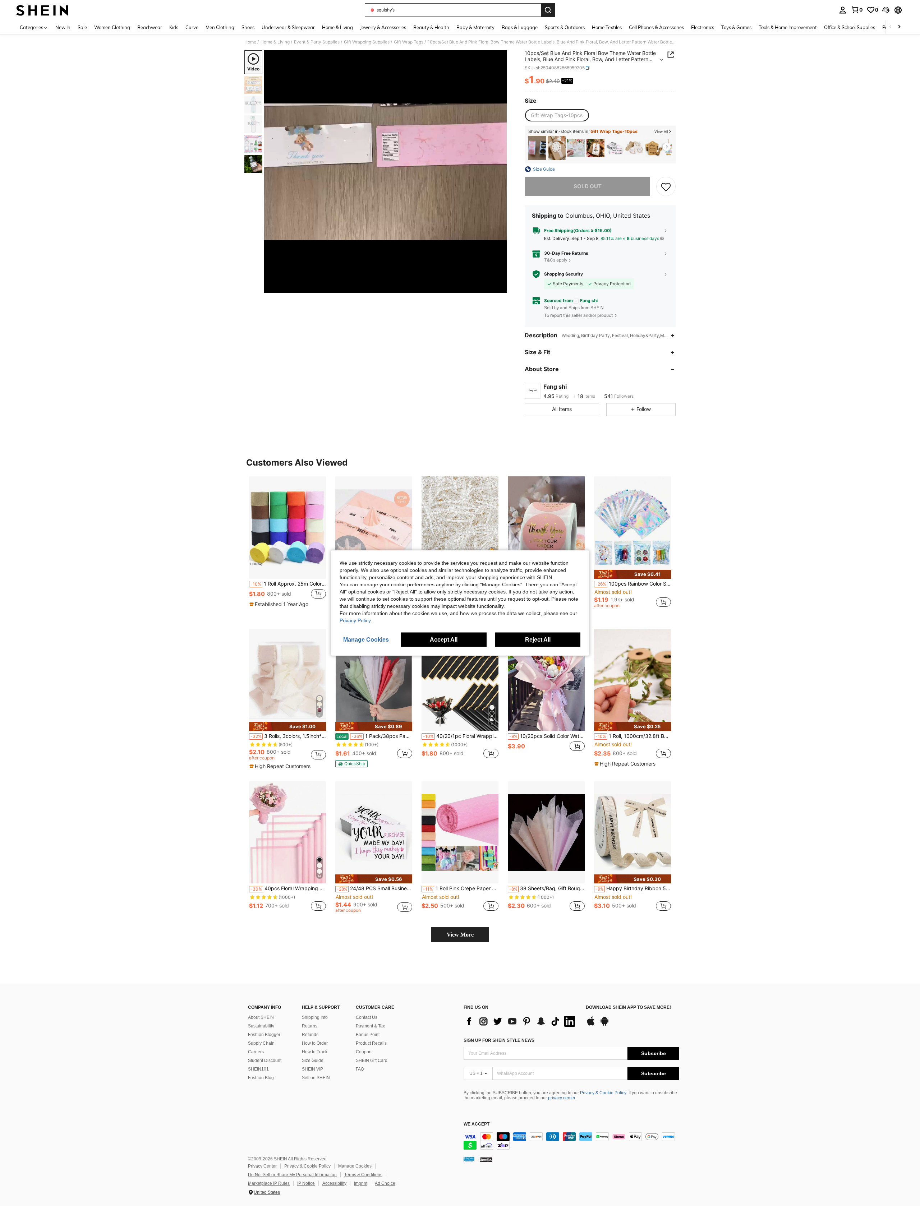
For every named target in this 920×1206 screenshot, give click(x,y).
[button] (886, 10)
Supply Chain (261, 1043)
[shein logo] (42, 10)
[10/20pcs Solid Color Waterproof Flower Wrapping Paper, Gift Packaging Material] (546, 680)
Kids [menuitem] (173, 27)
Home (250, 42)
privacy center (561, 1097)
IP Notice (306, 1183)
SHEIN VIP (312, 1069)
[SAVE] (666, 186)
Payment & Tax (370, 1026)
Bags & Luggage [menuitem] (520, 27)
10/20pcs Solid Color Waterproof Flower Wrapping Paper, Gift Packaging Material (547, 736)
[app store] (591, 1024)
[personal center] (842, 10)
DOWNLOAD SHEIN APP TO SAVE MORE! (628, 1007)
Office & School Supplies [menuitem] (849, 27)
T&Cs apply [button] (555, 260)
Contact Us (366, 1017)
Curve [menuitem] (191, 27)
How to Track (314, 1051)
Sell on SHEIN (316, 1077)
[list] (521, 1021)
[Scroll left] (890, 27)
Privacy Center (262, 1166)
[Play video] (385, 171)
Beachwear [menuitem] (149, 27)
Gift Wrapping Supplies (367, 42)
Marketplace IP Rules (269, 1183)
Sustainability (261, 1026)
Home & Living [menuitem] (337, 27)
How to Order (315, 1043)
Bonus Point (368, 1034)
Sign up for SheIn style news (499, 1040)
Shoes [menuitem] (248, 27)
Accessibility (334, 1183)
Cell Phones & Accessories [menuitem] (656, 27)
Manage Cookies (355, 1166)
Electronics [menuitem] (702, 27)
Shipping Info (315, 1017)
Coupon (364, 1051)
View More (460, 935)
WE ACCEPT (476, 1124)
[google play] (604, 1024)
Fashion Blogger (264, 1034)
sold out (588, 186)
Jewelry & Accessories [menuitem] (383, 27)
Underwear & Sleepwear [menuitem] (288, 27)
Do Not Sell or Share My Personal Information (292, 1174)
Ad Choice (385, 1183)
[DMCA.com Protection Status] (486, 1159)
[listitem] (537, 148)
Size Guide (312, 1060)
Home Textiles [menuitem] (607, 27)
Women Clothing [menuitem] (112, 27)
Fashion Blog (261, 1077)
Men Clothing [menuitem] (220, 27)
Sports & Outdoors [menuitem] (565, 27)
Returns (309, 1026)
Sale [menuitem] (82, 27)
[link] (857, 9)
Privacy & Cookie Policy (603, 1092)
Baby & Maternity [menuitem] (475, 27)
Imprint (360, 1183)
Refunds (310, 1034)
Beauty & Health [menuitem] (431, 27)
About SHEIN (261, 1017)
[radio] (557, 115)
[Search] (548, 10)
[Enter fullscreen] (499, 287)
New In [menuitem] (62, 27)
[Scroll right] (899, 27)
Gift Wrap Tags (408, 42)
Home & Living (275, 42)
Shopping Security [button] (563, 274)
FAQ (360, 1069)
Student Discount (264, 1060)
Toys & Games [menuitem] (736, 27)
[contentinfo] (571, 1141)
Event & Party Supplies (317, 42)
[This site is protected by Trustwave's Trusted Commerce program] (469, 1159)
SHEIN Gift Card (371, 1060)
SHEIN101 (258, 1069)
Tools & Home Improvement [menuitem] (788, 27)
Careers (256, 1051)
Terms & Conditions (363, 1174)
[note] (279, 604)
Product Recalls (371, 1043)
